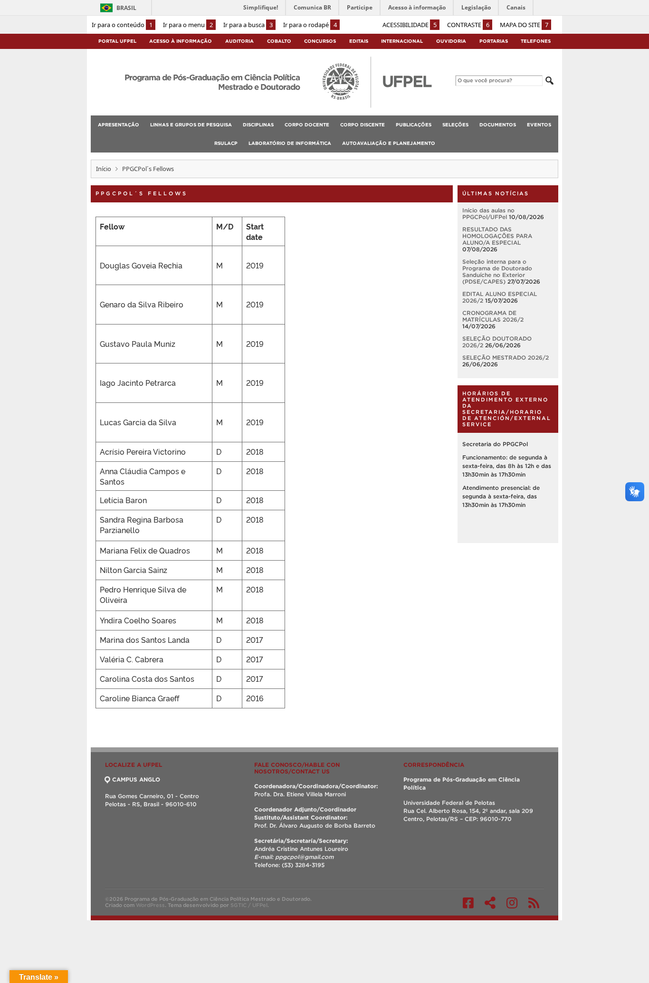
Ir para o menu (188, 24)
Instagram (511, 902)
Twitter (490, 902)
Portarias (493, 41)
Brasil (126, 8)
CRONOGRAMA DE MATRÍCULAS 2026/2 (493, 316)
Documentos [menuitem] (497, 124)
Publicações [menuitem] (413, 124)
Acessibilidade (409, 24)
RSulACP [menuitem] (226, 143)
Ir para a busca (248, 24)
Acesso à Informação (180, 41)
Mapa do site (524, 24)
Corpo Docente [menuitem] (307, 124)
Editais (358, 41)
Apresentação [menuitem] (118, 124)
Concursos (320, 41)
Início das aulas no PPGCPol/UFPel (488, 213)
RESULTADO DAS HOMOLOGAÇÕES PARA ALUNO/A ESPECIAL (497, 236)
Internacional (402, 41)
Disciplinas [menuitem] (258, 124)
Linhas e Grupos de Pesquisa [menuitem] (191, 124)
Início (103, 168)
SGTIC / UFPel (248, 905)
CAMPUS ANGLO (136, 779)
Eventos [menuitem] (539, 124)
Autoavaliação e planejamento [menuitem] (388, 143)
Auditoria (239, 41)
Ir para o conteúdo (122, 24)
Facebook (468, 902)
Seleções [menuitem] (455, 124)
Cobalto (279, 41)
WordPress (150, 905)
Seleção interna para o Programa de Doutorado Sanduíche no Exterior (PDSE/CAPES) (497, 271)
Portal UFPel (117, 41)
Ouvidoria (451, 41)
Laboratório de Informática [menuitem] (289, 143)
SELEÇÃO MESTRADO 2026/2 (505, 357)
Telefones (536, 41)
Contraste (468, 24)
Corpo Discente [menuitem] (362, 124)
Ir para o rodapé (310, 24)
